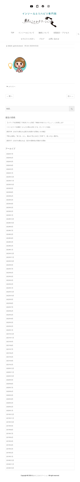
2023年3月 (9, 280)
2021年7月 (9, 349)
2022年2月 (9, 326)
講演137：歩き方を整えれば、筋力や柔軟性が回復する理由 (26, 141)
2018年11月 (10, 464)
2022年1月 (9, 330)
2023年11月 (10, 257)
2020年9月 (9, 380)
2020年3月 (9, 403)
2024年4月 (9, 238)
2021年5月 (9, 357)
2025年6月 (9, 196)
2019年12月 (10, 414)
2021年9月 (9, 342)
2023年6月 (9, 273)
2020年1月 (9, 410)
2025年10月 (10, 184)
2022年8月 (9, 303)
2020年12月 (10, 368)
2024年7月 (9, 230)
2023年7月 (9, 269)
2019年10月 (10, 422)
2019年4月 (9, 445)
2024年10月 (10, 223)
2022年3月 (9, 322)
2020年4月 (9, 399)
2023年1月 (9, 288)
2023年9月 (9, 265)
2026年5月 (9, 161)
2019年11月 (10, 418)
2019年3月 (9, 449)
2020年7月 (9, 387)
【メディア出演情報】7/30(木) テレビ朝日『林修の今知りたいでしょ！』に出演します (35, 122)
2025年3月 (9, 207)
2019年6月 (9, 437)
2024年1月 (9, 250)
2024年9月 (9, 227)
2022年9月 (9, 299)
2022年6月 (9, 311)
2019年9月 (9, 426)
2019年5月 (9, 441)
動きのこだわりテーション (40, 475)
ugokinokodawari (17, 46)
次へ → (70, 96)
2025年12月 (10, 177)
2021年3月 (9, 365)
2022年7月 (9, 307)
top (12, 33)
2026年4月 (9, 165)
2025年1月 (9, 215)
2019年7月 (9, 433)
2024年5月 (9, 234)
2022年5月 (9, 315)
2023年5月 (9, 276)
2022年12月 (10, 292)
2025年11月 (10, 181)
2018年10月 (10, 468)
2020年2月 (9, 407)
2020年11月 (10, 372)
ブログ (41, 39)
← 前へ (9, 96)
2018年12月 (10, 460)
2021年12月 (10, 334)
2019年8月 (9, 430)
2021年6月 (9, 353)
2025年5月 (9, 200)
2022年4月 (9, 319)
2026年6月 (9, 158)
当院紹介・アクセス (61, 33)
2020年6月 (9, 391)
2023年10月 (10, 261)
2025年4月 (9, 204)
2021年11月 (10, 338)
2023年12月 (10, 253)
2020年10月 (10, 376)
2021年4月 (9, 361)
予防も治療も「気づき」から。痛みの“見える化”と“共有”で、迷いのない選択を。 (33, 136)
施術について (44, 33)
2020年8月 (9, 384)
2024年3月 (9, 242)
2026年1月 (9, 173)
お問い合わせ (54, 39)
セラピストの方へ (28, 39)
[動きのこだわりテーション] (39, 19)
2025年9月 (9, 188)
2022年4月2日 (33, 46)
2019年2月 (9, 453)
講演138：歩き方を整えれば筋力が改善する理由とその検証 (26, 132)
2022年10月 (10, 296)
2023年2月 (9, 284)
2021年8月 (9, 345)
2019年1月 (9, 456)
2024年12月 (10, 219)
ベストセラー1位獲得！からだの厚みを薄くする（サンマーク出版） (29, 127)
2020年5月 (9, 395)
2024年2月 (9, 246)
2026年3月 (9, 169)
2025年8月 (9, 192)
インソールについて (26, 33)
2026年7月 (9, 154)
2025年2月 (9, 211)
